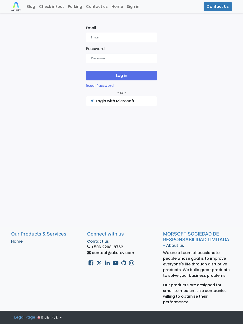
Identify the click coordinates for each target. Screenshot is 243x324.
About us (175, 245)
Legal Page (24, 317)
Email (91, 28)
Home (17, 241)
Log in (121, 75)
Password (95, 48)
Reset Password (100, 85)
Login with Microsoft (115, 101)
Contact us (98, 241)
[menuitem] (31, 6)
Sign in (133, 6)
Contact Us (218, 6)
